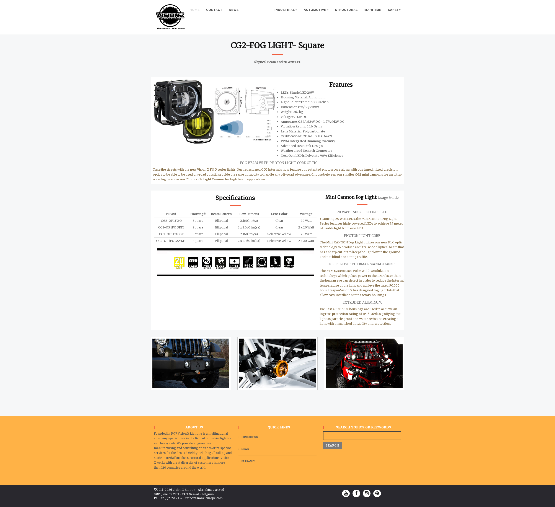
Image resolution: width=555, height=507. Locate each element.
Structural (346, 9)
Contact (214, 9)
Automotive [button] (315, 9)
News (234, 9)
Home (196, 9)
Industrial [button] (284, 9)
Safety (394, 9)
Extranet (248, 461)
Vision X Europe (184, 490)
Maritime (372, 9)
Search (332, 445)
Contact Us (250, 437)
